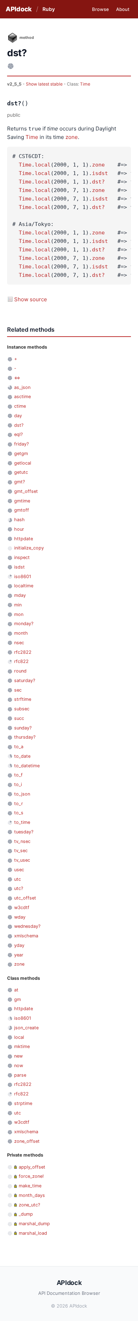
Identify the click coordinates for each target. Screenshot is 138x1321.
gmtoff (21, 510)
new (18, 1056)
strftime (22, 699)
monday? (23, 623)
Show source (30, 299)
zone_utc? (29, 1204)
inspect (22, 557)
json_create (26, 1027)
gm (17, 999)
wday (19, 917)
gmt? (19, 481)
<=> (17, 377)
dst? (98, 182)
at (16, 990)
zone (71, 137)
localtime (23, 585)
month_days (32, 1195)
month (21, 633)
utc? (18, 888)
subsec (21, 708)
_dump (26, 1214)
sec (18, 690)
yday (19, 945)
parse (20, 1075)
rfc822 (21, 661)
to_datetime (27, 765)
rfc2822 (22, 652)
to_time (22, 822)
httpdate (23, 538)
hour (19, 529)
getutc (21, 472)
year (18, 955)
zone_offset (27, 1141)
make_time (30, 1185)
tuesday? (23, 831)
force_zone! (31, 1176)
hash (19, 519)
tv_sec (21, 850)
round (20, 671)
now (18, 1065)
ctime (20, 406)
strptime (23, 1103)
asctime (22, 396)
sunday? (22, 728)
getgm (21, 453)
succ (19, 718)
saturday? (24, 680)
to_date (22, 756)
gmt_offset (26, 491)
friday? (21, 444)
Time (85, 84)
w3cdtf (21, 907)
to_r (18, 803)
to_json (22, 794)
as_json (22, 387)
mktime (22, 1046)
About (123, 9)
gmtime (22, 501)
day (18, 415)
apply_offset (32, 1167)
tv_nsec (22, 841)
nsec (19, 642)
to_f (18, 775)
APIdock (19, 9)
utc (17, 879)
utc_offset (25, 898)
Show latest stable (45, 84)
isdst (100, 173)
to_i (18, 784)
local (43, 165)
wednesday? (27, 926)
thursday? (24, 737)
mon (18, 614)
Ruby (48, 9)
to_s (18, 812)
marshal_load (33, 1233)
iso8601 (22, 576)
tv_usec (22, 860)
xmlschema (26, 935)
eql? (18, 434)
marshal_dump (34, 1223)
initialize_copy (29, 548)
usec (19, 869)
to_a (18, 746)
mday (20, 595)
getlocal (22, 463)
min (18, 604)
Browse (100, 9)
